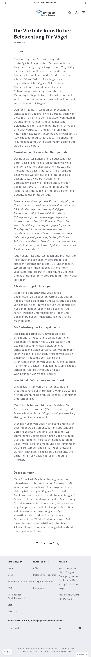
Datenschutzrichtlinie (44, 574)
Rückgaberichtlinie (43, 581)
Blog (10, 604)
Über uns (13, 611)
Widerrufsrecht (68, 648)
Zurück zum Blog (47, 543)
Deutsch (80, 655)
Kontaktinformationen (62, 651)
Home (11, 568)
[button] (6, 12)
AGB (35, 568)
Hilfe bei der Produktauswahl (16, 596)
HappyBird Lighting (31, 648)
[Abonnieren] (59, 628)
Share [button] (20, 51)
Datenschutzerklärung (32, 651)
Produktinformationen (20, 581)
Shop (10, 574)
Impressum (39, 588)
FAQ (10, 588)
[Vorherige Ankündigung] (5, 3)
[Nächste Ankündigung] (85, 3)
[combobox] (82, 654)
